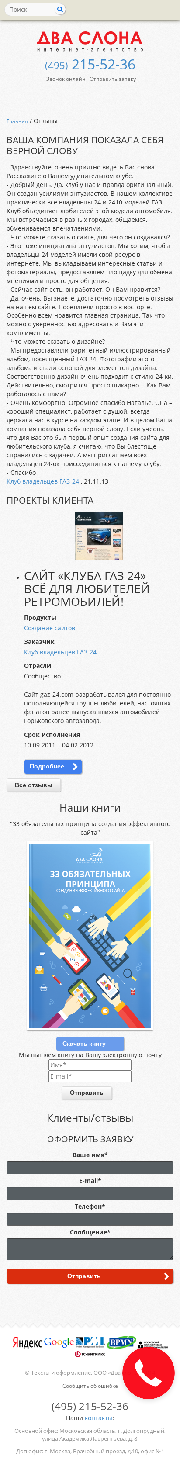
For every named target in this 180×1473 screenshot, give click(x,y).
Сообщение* (90, 1232)
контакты (99, 1418)
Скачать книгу (84, 1043)
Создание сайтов (49, 628)
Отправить (87, 1092)
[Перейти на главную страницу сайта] (90, 41)
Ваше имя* (90, 1155)
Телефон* (90, 1206)
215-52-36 (90, 64)
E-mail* (90, 1180)
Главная (17, 121)
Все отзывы (33, 784)
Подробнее (47, 766)
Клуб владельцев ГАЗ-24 (43, 481)
